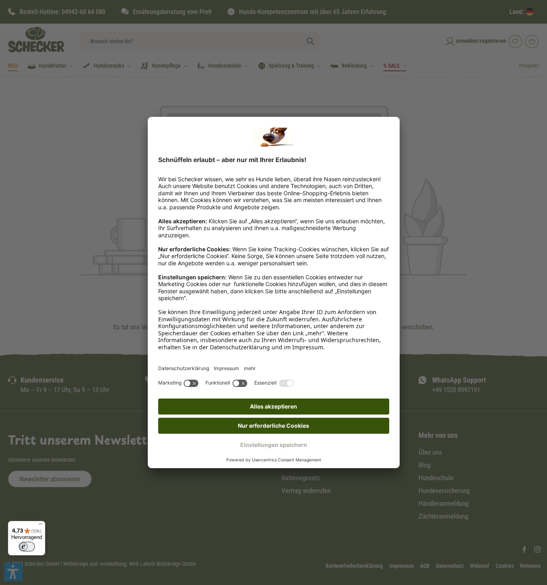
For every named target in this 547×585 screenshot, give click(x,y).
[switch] (27, 546)
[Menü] (40, 526)
